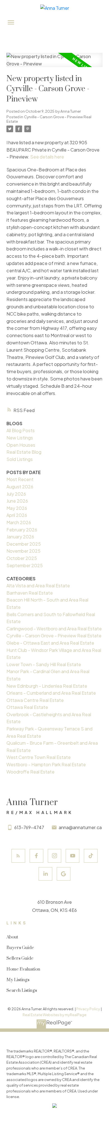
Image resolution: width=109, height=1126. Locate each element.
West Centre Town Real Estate (38, 757)
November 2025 (23, 551)
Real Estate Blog (23, 452)
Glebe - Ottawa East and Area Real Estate (50, 643)
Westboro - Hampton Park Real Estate (46, 764)
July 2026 (16, 494)
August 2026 (19, 486)
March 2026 (18, 522)
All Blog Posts (20, 430)
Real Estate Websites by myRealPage (54, 1015)
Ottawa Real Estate (27, 707)
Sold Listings (19, 459)
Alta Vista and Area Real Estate (38, 585)
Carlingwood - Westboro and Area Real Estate (54, 628)
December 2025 (23, 544)
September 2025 (24, 565)
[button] (18, 856)
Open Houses (20, 445)
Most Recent (20, 479)
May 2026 (16, 508)
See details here (47, 157)
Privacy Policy (88, 1009)
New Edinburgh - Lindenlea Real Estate (46, 686)
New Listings (19, 438)
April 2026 (16, 515)
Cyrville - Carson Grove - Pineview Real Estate (48, 119)
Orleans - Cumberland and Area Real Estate (51, 693)
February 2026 (21, 530)
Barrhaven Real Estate (29, 593)
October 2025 (21, 558)
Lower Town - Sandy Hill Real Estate (43, 664)
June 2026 (17, 501)
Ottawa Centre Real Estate (35, 700)
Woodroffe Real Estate (30, 772)
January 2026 (20, 537)
